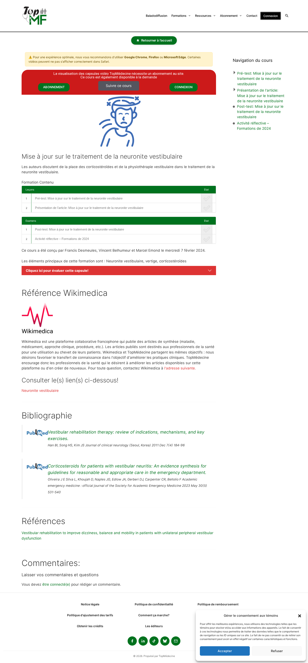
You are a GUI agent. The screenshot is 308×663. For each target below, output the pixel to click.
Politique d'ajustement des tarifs (90, 615)
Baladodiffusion (156, 15)
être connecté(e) (56, 584)
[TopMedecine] (37, 16)
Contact (251, 15)
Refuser (277, 651)
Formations (178, 15)
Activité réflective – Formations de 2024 (62, 239)
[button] (300, 616)
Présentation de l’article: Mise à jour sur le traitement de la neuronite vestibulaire (89, 208)
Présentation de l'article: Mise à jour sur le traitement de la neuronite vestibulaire (260, 95)
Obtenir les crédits (90, 626)
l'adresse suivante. (180, 368)
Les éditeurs (154, 626)
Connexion (270, 16)
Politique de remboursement (218, 604)
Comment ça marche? (154, 615)
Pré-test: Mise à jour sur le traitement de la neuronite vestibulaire (79, 198)
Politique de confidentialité (154, 604)
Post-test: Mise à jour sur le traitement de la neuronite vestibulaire (79, 229)
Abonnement (229, 15)
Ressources (203, 15)
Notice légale (90, 604)
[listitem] (132, 641)
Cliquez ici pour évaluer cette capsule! (57, 270)
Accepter (225, 651)
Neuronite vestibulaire (40, 390)
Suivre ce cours (119, 86)
